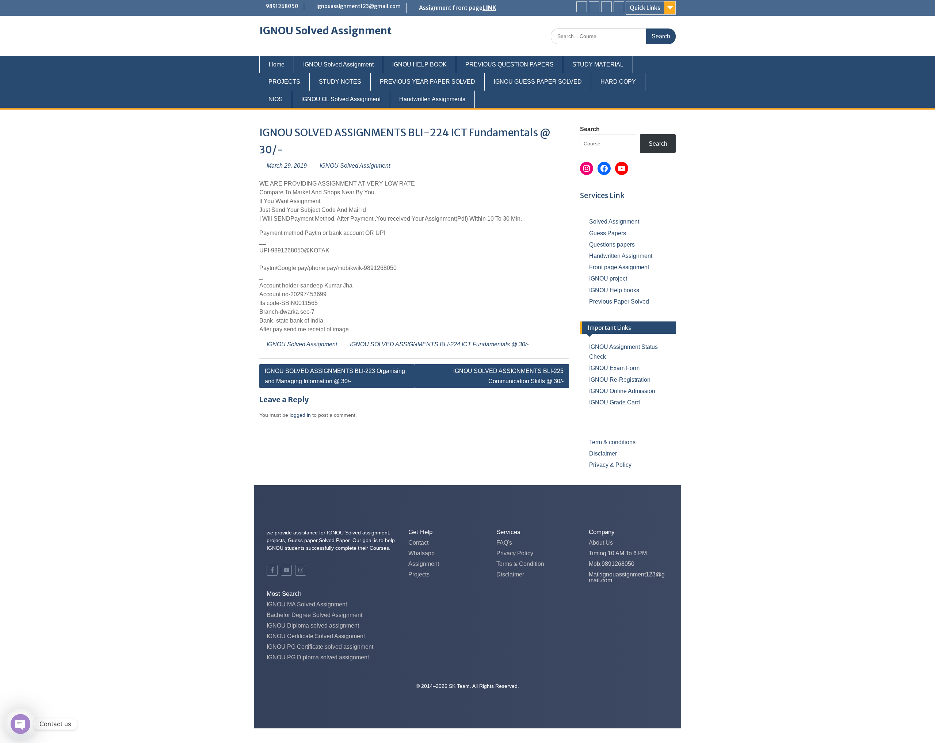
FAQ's (504, 543)
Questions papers (612, 244)
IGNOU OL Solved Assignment (341, 99)
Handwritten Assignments (432, 99)
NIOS (275, 99)
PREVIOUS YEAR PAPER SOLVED (427, 82)
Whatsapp (421, 553)
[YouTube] (621, 168)
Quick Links (645, 7)
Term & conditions (612, 442)
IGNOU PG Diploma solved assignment (318, 657)
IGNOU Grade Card (614, 402)
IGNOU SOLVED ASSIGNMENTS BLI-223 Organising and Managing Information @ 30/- (335, 376)
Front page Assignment (619, 267)
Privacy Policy (514, 553)
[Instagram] (619, 6)
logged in (300, 415)
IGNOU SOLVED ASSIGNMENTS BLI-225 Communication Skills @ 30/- (508, 376)
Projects (419, 574)
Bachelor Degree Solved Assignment (314, 615)
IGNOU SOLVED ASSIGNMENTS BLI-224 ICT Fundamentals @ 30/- (439, 344)
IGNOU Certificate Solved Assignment (316, 636)
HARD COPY (618, 82)
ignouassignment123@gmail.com (358, 6)
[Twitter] (594, 6)
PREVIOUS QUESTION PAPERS (509, 64)
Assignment (423, 564)
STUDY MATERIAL (597, 64)
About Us (601, 543)
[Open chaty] (20, 724)
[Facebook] (581, 6)
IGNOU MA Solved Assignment (307, 604)
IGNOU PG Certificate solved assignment (320, 647)
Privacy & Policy (610, 465)
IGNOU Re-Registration (619, 380)
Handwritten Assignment (620, 256)
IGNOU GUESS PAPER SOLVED (538, 82)
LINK (489, 7)
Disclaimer (603, 453)
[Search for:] (613, 36)
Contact (418, 543)
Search (590, 129)
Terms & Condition (520, 564)
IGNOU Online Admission (622, 391)
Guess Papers (607, 233)
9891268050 (282, 6)
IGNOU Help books (614, 290)
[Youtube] (606, 6)
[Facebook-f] (272, 570)
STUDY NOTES (340, 82)
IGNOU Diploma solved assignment (313, 625)
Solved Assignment (614, 221)
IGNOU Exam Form (614, 368)
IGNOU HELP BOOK (419, 64)
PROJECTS (284, 82)
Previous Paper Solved (619, 301)
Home (277, 64)
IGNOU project (608, 278)
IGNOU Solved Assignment (325, 30)
